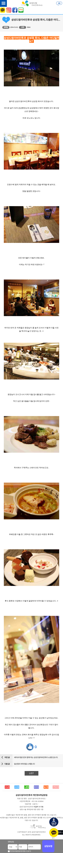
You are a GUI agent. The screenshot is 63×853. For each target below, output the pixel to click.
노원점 (26, 787)
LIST (31, 773)
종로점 (36, 787)
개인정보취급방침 (40, 795)
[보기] (29, 851)
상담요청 (48, 846)
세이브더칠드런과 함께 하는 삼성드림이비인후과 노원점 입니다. (36, 757)
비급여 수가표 (38, 807)
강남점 (7, 787)
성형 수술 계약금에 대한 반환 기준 (31, 810)
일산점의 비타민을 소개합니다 (24, 764)
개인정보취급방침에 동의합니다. (19, 851)
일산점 (46, 787)
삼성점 (17, 787)
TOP (59, 832)
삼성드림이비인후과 (24, 795)
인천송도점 (56, 787)
